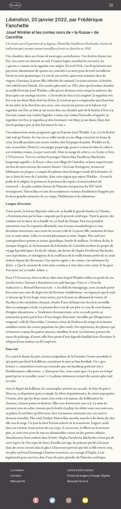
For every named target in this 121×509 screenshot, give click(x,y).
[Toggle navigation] (111, 5)
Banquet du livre (77, 481)
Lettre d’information (80, 470)
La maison (17, 470)
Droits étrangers (88, 475)
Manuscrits (17, 481)
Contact (15, 475)
